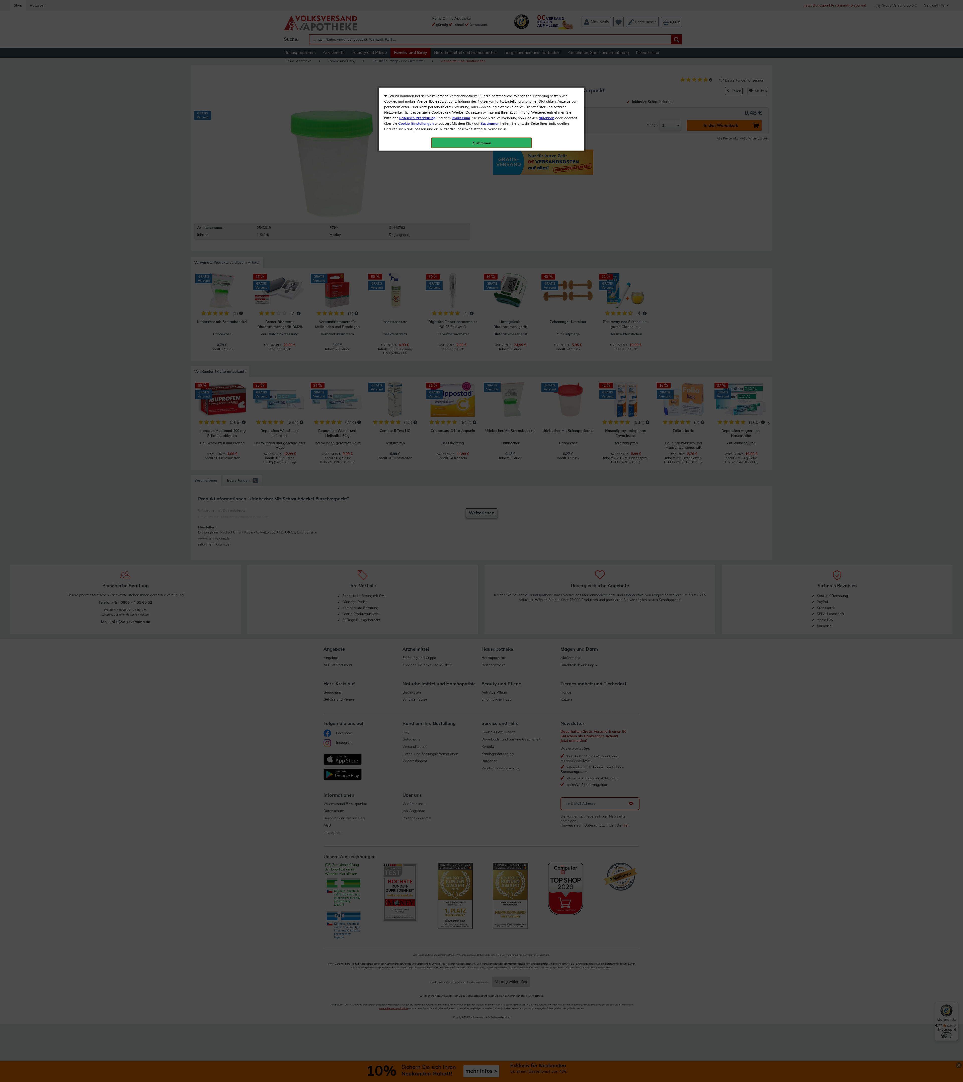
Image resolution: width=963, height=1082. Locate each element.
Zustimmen (489, 123)
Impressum (461, 118)
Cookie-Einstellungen (416, 123)
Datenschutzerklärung (417, 118)
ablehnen (546, 118)
